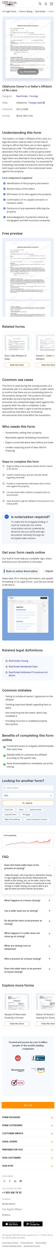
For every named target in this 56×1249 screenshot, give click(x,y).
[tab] (20, 571)
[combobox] (28, 788)
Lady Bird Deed (10, 814)
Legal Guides (9, 1141)
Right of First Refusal (12, 819)
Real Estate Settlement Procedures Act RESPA (28, 674)
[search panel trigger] (40, 3)
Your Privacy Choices (10, 1243)
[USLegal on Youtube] (20, 1181)
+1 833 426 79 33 (11, 1192)
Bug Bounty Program (32, 1246)
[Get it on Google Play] (33, 1224)
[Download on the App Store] (11, 1224)
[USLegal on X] (4, 1181)
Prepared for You (12, 1149)
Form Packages (11, 1117)
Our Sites (7, 1165)
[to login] (45, 3)
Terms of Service (26, 1243)
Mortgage (26, 814)
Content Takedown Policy (12, 1246)
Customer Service (12, 1133)
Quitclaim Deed (35, 809)
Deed (21, 809)
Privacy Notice (40, 1243)
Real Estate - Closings (27, 96)
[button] (51, 3)
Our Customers (11, 1157)
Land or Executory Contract (36, 819)
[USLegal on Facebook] (10, 1181)
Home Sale (8, 809)
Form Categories (12, 1125)
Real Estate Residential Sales (23, 666)
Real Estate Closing (18, 660)
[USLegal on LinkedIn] (15, 1181)
